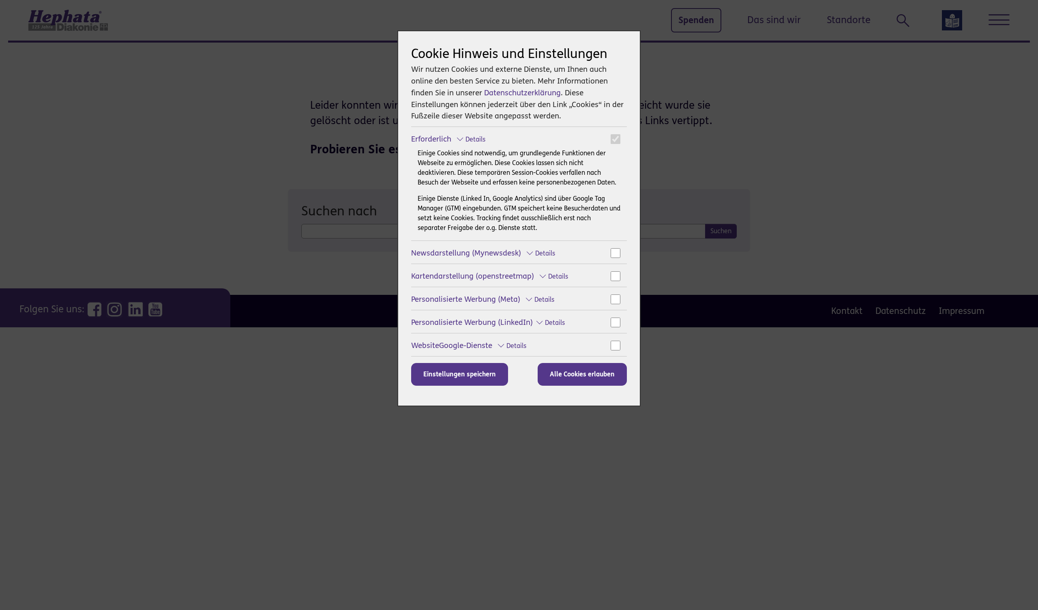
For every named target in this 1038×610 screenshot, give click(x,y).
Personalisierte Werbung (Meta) (482, 299)
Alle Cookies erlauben (582, 374)
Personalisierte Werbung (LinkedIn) (488, 322)
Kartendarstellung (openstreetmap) (489, 276)
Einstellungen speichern (459, 374)
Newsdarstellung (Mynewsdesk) (483, 253)
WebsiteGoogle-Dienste (468, 345)
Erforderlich (448, 139)
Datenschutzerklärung (522, 92)
